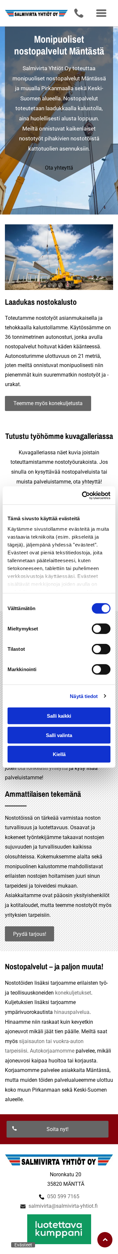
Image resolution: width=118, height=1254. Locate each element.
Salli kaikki (59, 716)
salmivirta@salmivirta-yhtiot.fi (63, 1206)
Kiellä (59, 754)
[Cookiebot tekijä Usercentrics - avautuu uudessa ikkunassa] (83, 495)
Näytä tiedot (84, 696)
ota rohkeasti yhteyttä (43, 768)
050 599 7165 (63, 1196)
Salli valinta (59, 735)
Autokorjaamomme (52, 1051)
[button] (101, 13)
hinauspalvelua (71, 1012)
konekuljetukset (73, 993)
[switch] (101, 629)
